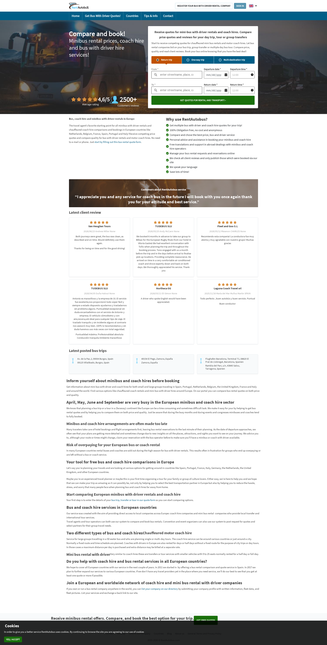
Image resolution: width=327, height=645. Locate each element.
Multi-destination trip (234, 59)
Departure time (238, 69)
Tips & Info (151, 16)
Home (76, 16)
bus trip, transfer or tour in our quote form (133, 500)
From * (154, 69)
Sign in (240, 5)
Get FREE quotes (206, 620)
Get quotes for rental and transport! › (203, 100)
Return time (237, 84)
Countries (132, 16)
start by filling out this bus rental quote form (118, 142)
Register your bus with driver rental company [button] (203, 5)
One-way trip (197, 59)
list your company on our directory (160, 588)
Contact (168, 16)
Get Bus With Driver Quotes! (103, 16)
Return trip (166, 59)
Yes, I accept (13, 639)
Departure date (212, 69)
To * (153, 84)
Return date (210, 84)
